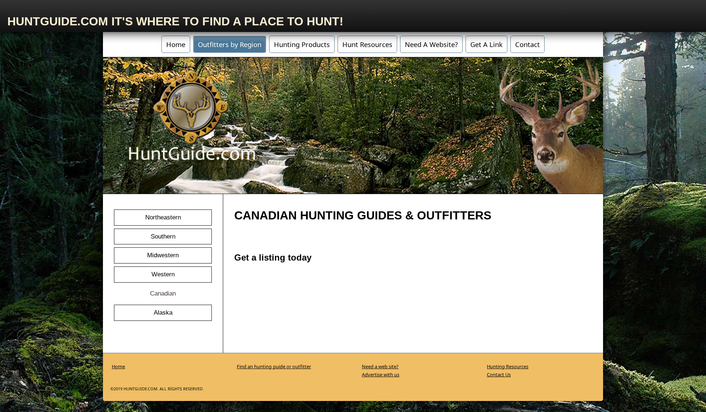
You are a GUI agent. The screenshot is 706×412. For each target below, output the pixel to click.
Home (175, 44)
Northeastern (163, 217)
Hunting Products (302, 44)
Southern (163, 236)
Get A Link (486, 44)
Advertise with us (380, 374)
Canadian (163, 293)
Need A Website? (431, 44)
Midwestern (163, 255)
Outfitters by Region (229, 44)
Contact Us (499, 374)
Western (163, 274)
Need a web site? (380, 366)
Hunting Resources (507, 366)
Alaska (163, 312)
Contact (527, 44)
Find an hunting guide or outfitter (274, 366)
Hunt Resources (367, 44)
